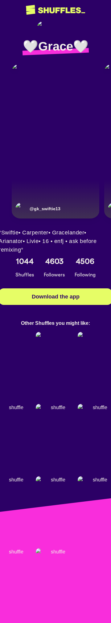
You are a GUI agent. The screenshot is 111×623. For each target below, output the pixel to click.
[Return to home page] (55, 10)
